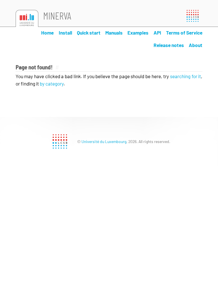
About (195, 45)
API (157, 32)
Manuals (114, 32)
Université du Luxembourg (103, 141)
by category (52, 83)
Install (65, 32)
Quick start (88, 32)
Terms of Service (184, 32)
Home (47, 32)
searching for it (185, 76)
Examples (137, 32)
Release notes (169, 45)
